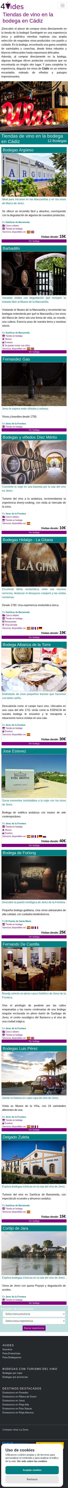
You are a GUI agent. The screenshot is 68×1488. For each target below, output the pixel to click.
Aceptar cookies (32, 1470)
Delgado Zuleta (16, 1137)
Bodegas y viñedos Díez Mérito (30, 437)
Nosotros (7, 1349)
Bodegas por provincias (15, 1377)
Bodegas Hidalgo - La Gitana (28, 539)
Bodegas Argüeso (18, 150)
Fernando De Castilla (21, 944)
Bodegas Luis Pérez (20, 1048)
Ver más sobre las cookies (32, 1461)
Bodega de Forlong (19, 852)
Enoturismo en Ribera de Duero (19, 1396)
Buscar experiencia (34, 1328)
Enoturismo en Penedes (15, 1392)
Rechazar (32, 1479)
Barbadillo (11, 248)
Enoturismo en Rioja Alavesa (18, 1412)
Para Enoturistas (11, 1353)
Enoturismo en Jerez (13, 1400)
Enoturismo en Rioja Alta (15, 1404)
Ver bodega (34, 241)
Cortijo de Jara (15, 1228)
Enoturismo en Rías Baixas (17, 1408)
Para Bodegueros (11, 1357)
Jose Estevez (14, 751)
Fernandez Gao (16, 359)
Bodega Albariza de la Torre (27, 644)
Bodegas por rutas (12, 1373)
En (16, 222)
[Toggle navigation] (62, 5)
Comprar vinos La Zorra (15, 1429)
